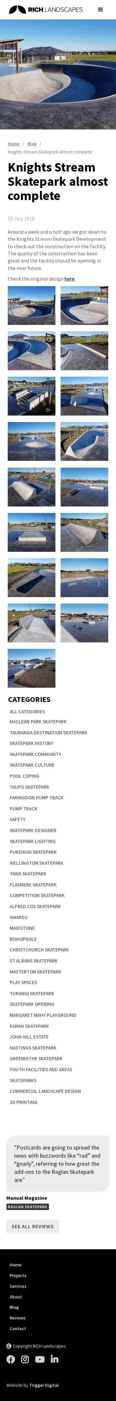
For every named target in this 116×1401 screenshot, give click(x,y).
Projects (18, 1275)
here (69, 278)
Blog (14, 1307)
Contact (18, 1328)
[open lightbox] (31, 305)
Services (18, 1286)
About (16, 1297)
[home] (48, 9)
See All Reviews (33, 1226)
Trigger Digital (44, 1385)
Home (15, 1265)
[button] (100, 9)
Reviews (18, 1318)
